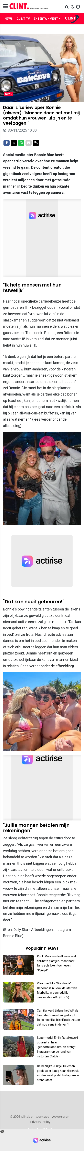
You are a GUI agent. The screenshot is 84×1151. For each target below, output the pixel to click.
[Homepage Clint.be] (30, 6)
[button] (67, 7)
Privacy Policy (40, 1122)
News (9, 18)
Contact (42, 1116)
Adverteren (60, 1116)
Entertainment (46, 18)
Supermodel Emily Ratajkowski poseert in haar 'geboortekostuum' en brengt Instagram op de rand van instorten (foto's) (57, 1047)
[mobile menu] (5, 6)
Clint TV (23, 18)
